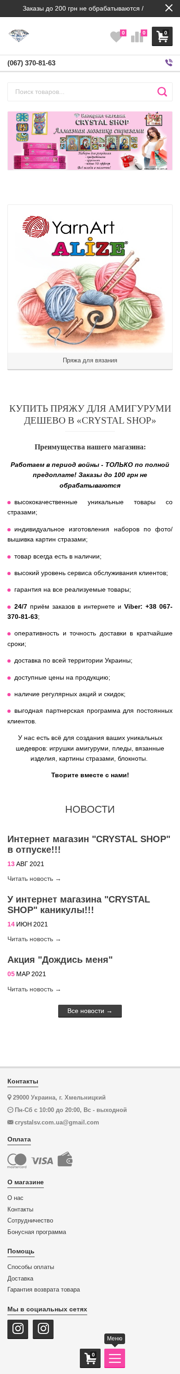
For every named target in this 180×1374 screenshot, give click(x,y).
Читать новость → (34, 878)
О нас (15, 1198)
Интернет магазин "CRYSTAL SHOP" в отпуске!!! (88, 844)
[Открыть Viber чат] (169, 63)
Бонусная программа (36, 1232)
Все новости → (90, 1010)
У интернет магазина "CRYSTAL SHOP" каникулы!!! (78, 904)
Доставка (20, 1278)
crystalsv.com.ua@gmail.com (57, 1122)
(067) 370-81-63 (31, 63)
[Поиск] (162, 91)
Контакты (20, 1209)
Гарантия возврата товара (43, 1290)
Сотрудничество (30, 1220)
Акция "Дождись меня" (60, 960)
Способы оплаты (30, 1267)
